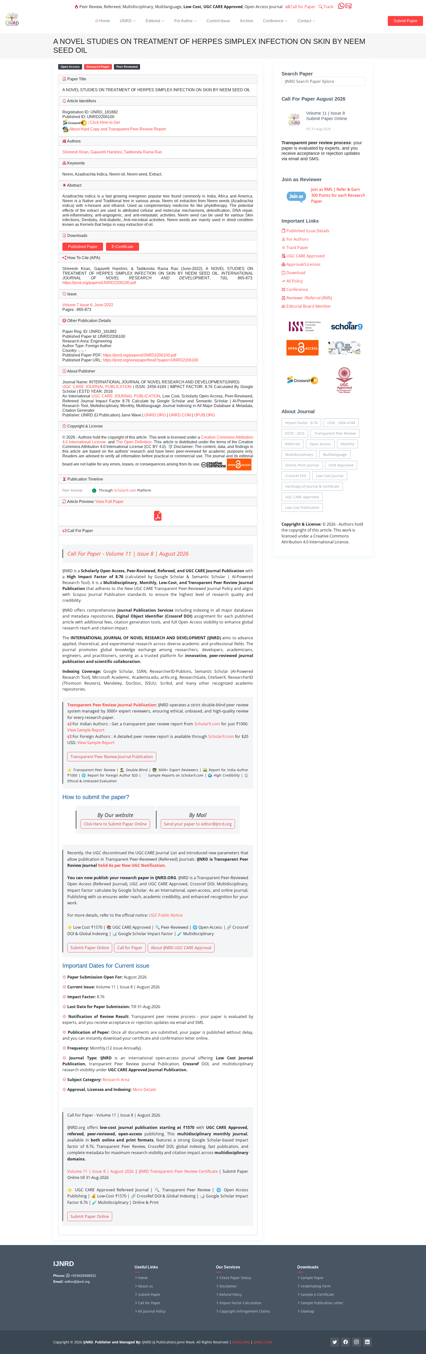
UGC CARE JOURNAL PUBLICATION (97, 387)
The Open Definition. (135, 442)
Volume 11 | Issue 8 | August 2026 (100, 1171)
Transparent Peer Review (335, 433)
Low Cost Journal (329, 475)
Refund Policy (230, 1294)
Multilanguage (335, 454)
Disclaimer (228, 1286)
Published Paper (82, 247)
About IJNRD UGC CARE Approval (181, 947)
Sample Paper (312, 1278)
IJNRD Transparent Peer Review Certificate (178, 1171)
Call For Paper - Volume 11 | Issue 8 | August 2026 (128, 553)
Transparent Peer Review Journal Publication (112, 756)
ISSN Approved (341, 465)
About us (145, 1286)
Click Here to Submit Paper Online (115, 824)
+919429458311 (83, 1276)
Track (327, 6)
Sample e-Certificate (317, 1294)
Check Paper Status (235, 1278)
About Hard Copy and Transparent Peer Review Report (117, 129)
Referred (292, 444)
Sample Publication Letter (322, 1303)
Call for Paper (302, 6)
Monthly (347, 444)
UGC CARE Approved (305, 256)
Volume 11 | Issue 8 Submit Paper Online (326, 116)
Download (295, 272)
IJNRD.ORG (155, 415)
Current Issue (218, 21)
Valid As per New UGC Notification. (132, 865)
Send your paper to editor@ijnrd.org (198, 824)
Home (143, 1278)
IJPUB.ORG (204, 415)
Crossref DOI (295, 475)
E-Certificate (122, 247)
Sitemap (307, 1311)
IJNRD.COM (180, 415)
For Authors (297, 239)
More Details (144, 1089)
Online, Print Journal (302, 465)
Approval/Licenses (302, 264)
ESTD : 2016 (294, 433)
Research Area (116, 1079)
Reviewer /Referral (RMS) (308, 298)
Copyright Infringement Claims (244, 1311)
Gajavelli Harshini (106, 152)
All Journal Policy (151, 1311)
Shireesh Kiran (75, 152)
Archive (246, 21)
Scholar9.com (125, 490)
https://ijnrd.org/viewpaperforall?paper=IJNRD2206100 (150, 360)
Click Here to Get (105, 122)
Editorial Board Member (308, 306)
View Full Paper (109, 501)
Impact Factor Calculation (240, 1303)
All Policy (294, 281)
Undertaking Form (316, 1286)
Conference (296, 289)
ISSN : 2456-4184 (341, 422)
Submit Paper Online (90, 947)
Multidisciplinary (299, 454)
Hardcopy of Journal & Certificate (312, 486)
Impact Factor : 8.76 (301, 422)
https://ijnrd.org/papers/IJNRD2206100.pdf (99, 283)
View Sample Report (86, 730)
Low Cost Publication (302, 507)
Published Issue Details (307, 230)
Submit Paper (405, 21)
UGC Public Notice (166, 915)
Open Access (320, 444)
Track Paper (296, 247)
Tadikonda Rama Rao (143, 152)
